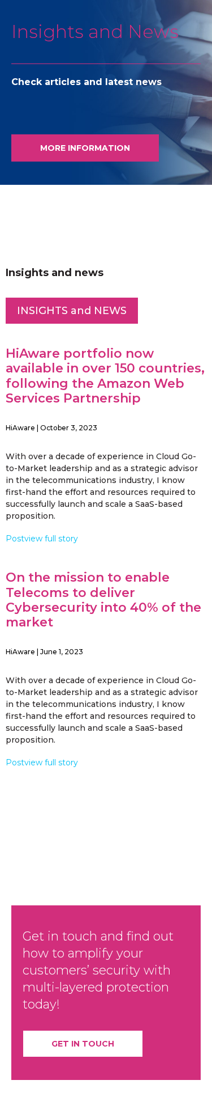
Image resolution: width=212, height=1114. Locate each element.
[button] (85, 148)
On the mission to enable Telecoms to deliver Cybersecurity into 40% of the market (103, 600)
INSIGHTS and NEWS (72, 310)
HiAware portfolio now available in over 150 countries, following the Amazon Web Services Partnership (105, 376)
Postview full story (42, 538)
